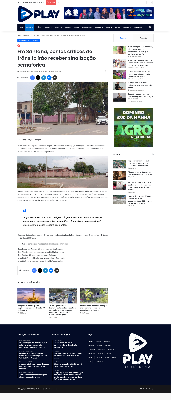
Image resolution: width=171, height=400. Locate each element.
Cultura (68, 27)
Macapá (111, 349)
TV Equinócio (98, 361)
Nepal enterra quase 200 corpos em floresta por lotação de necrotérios (138, 163)
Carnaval (137, 27)
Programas (86, 27)
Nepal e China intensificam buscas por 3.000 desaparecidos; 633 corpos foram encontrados (140, 200)
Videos (76, 27)
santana (99, 357)
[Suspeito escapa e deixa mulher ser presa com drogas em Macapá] (119, 97)
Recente (143, 38)
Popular (123, 38)
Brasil (108, 27)
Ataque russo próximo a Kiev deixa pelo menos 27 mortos (140, 173)
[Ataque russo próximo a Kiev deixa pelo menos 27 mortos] (119, 175)
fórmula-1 (92, 349)
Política (47, 27)
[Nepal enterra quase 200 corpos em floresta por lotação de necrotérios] (119, 164)
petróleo (100, 353)
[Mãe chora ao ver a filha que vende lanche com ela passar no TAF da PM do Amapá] (119, 63)
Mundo (117, 27)
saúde (107, 357)
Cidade (28, 27)
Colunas (98, 27)
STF (90, 361)
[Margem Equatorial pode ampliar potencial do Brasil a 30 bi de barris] (31, 295)
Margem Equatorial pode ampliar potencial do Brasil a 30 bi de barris (31, 308)
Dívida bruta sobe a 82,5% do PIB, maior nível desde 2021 (78, 2)
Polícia (38, 27)
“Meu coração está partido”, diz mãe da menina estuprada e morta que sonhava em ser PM (140, 50)
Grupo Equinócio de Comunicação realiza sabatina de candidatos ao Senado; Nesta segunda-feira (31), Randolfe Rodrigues (62, 310)
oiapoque (92, 353)
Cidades (107, 341)
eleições (91, 345)
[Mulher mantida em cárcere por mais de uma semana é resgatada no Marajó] (94, 295)
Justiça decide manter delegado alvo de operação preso (140, 85)
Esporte (57, 27)
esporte (99, 345)
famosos (108, 345)
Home (21, 27)
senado (114, 357)
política (91, 357)
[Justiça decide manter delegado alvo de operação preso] (119, 86)
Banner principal (24, 40)
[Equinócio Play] (38, 14)
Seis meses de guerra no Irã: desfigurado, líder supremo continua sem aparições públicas (140, 186)
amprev (98, 341)
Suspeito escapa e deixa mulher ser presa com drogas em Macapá (140, 96)
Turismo (126, 27)
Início (21, 35)
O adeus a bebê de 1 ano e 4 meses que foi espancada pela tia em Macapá (140, 74)
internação (101, 349)
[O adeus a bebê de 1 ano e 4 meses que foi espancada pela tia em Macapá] (119, 74)
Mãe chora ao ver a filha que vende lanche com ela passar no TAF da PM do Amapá (140, 62)
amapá (91, 341)
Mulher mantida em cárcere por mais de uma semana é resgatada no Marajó (93, 308)
